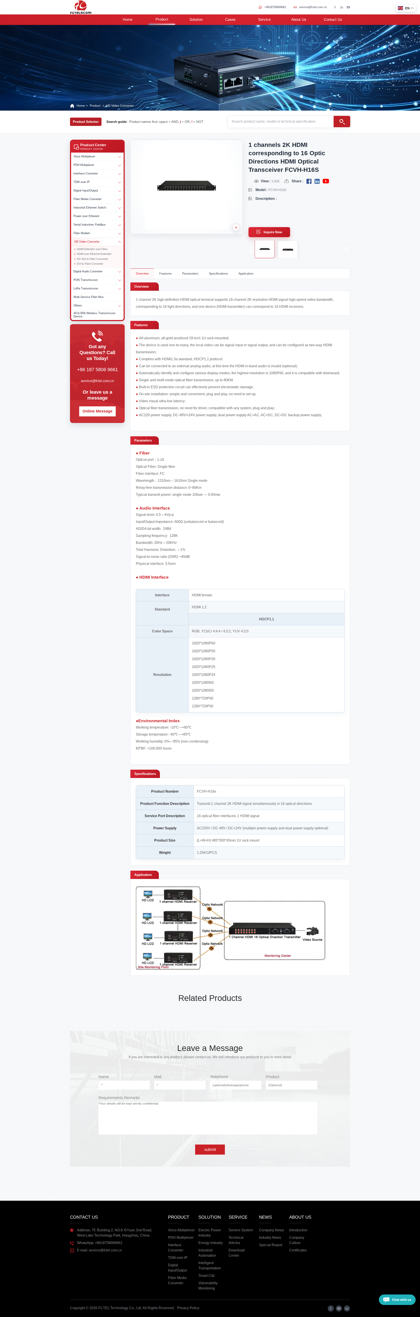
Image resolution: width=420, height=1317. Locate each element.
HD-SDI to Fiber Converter (92, 259)
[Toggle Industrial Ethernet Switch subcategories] (119, 208)
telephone (219, 1077)
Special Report (270, 1245)
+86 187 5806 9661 (97, 369)
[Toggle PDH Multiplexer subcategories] (119, 165)
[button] (97, 147)
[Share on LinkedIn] (317, 181)
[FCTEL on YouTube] (326, 181)
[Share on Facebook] (309, 181)
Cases (230, 19)
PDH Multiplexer (181, 1237)
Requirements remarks (119, 1098)
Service (264, 19)
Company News (271, 1230)
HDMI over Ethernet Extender (94, 254)
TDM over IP (177, 1258)
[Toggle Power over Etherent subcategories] (119, 216)
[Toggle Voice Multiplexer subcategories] (119, 157)
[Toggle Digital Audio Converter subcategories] (119, 272)
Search (342, 121)
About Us (298, 19)
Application (246, 273)
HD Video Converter (120, 105)
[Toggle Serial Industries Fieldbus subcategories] (119, 225)
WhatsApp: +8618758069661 (99, 1243)
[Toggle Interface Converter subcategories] (119, 174)
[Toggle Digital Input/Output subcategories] (119, 191)
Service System (241, 1230)
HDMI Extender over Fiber (92, 249)
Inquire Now (273, 232)
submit (210, 1149)
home (81, 105)
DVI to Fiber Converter (90, 264)
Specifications (218, 273)
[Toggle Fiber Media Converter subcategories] (119, 199)
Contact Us (333, 19)
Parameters (190, 273)
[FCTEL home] (80, 7)
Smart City (206, 1275)
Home (127, 19)
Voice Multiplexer (181, 1230)
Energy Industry (210, 1243)
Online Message (97, 411)
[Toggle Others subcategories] (119, 306)
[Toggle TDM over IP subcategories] (119, 182)
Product (162, 19)
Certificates (298, 1250)
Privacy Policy (188, 1308)
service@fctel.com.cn (313, 7)
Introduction (298, 1230)
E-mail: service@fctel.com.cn (99, 1250)
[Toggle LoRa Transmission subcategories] (119, 289)
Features (165, 273)
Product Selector (86, 122)
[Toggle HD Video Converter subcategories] (119, 242)
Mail (157, 1077)
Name (103, 1077)
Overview (142, 273)
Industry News (270, 1237)
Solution (196, 19)
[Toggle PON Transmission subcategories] (119, 280)
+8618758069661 (275, 7)
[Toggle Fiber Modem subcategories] (119, 233)
